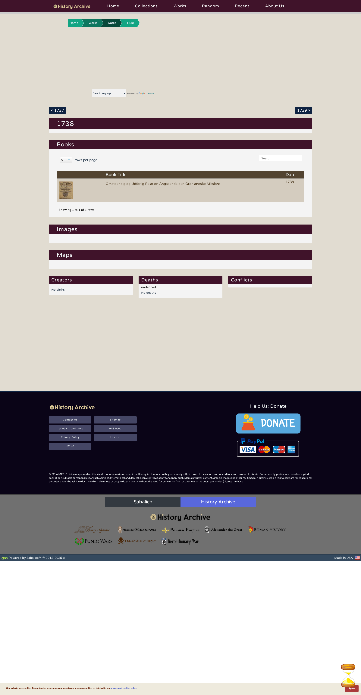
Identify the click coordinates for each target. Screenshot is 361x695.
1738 (130, 23)
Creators (61, 280)
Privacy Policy (70, 437)
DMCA (70, 446)
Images (67, 229)
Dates (112, 23)
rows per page (85, 160)
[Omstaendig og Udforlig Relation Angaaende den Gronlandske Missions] (66, 190)
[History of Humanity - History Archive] (180, 517)
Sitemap (115, 419)
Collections (146, 6)
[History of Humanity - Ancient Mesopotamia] (137, 530)
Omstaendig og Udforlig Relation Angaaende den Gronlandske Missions (163, 183)
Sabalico (143, 502)
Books (65, 144)
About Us (274, 6)
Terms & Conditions (70, 428)
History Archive (218, 502)
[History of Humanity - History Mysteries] (93, 530)
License (115, 437)
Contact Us (70, 419)
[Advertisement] (180, 57)
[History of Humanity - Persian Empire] (180, 530)
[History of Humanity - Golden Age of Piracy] (137, 540)
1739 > (303, 110)
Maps (64, 255)
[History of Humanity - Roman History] (267, 530)
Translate (150, 93)
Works (180, 6)
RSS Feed (115, 428)
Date (290, 175)
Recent (242, 6)
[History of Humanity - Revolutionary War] (180, 541)
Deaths (149, 280)
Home (113, 6)
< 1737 (57, 110)
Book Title (116, 175)
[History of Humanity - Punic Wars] (93, 541)
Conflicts (241, 280)
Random (210, 6)
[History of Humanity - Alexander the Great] (223, 530)
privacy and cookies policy (124, 688)
